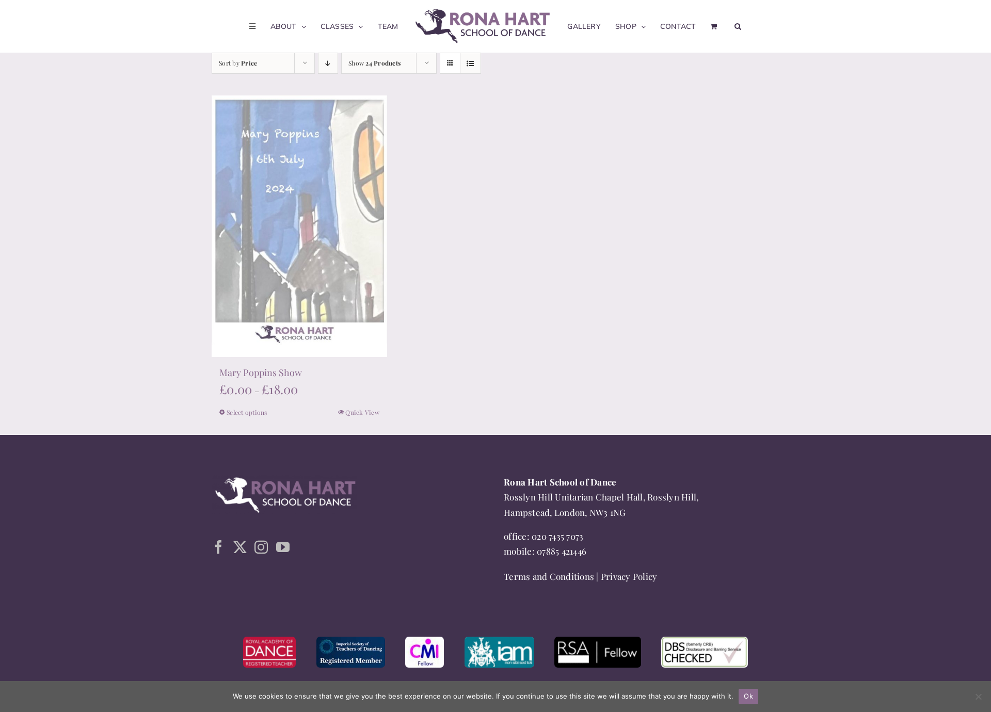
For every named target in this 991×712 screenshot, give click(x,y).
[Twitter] (240, 547)
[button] (725, 26)
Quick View (362, 412)
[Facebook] (218, 547)
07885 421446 (561, 551)
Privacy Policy (629, 576)
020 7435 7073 (557, 536)
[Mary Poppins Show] (299, 226)
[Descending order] (328, 63)
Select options (247, 412)
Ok (748, 696)
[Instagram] (261, 547)
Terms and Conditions (549, 576)
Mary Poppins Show (260, 372)
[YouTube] (283, 547)
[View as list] (470, 63)
